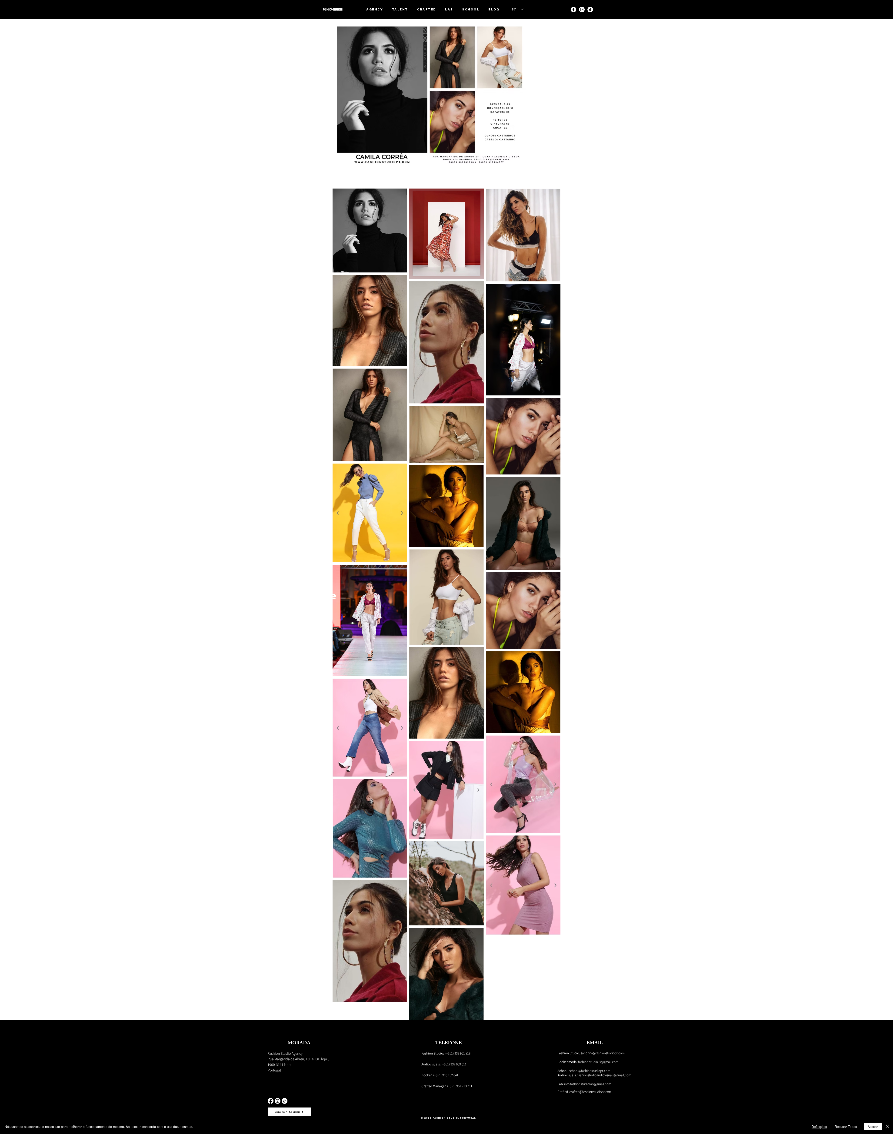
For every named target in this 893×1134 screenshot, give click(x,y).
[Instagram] (582, 9)
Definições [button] (819, 1126)
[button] (400, 9)
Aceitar (873, 1126)
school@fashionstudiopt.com (589, 1070)
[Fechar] (887, 1126)
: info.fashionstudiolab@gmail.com (584, 1084)
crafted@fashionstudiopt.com (590, 1092)
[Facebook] (270, 1101)
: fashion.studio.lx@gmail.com (587, 1062)
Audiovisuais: (567, 1075)
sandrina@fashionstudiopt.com (591, 1053)
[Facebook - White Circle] (573, 9)
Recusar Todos (846, 1126)
